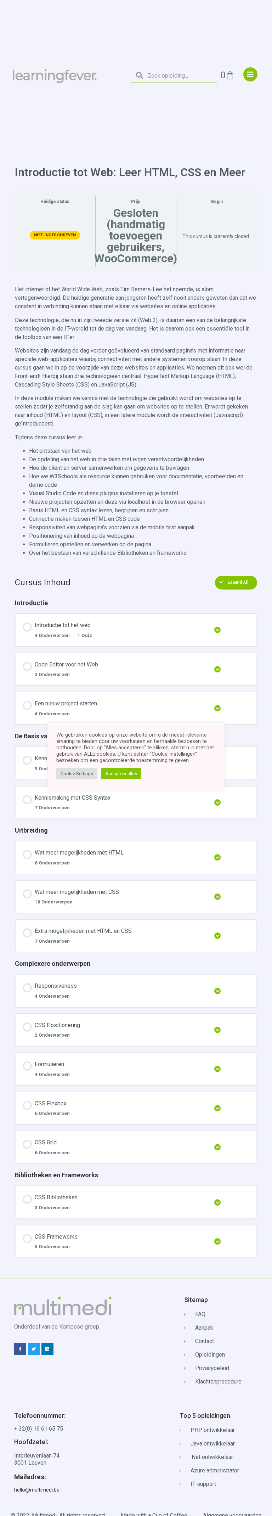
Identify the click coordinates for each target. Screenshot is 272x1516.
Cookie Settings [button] (77, 773)
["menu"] (250, 74)
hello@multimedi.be (37, 1490)
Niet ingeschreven (55, 235)
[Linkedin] (47, 1349)
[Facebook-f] (20, 1349)
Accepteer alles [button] (121, 773)
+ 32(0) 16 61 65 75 (38, 1428)
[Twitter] (34, 1349)
